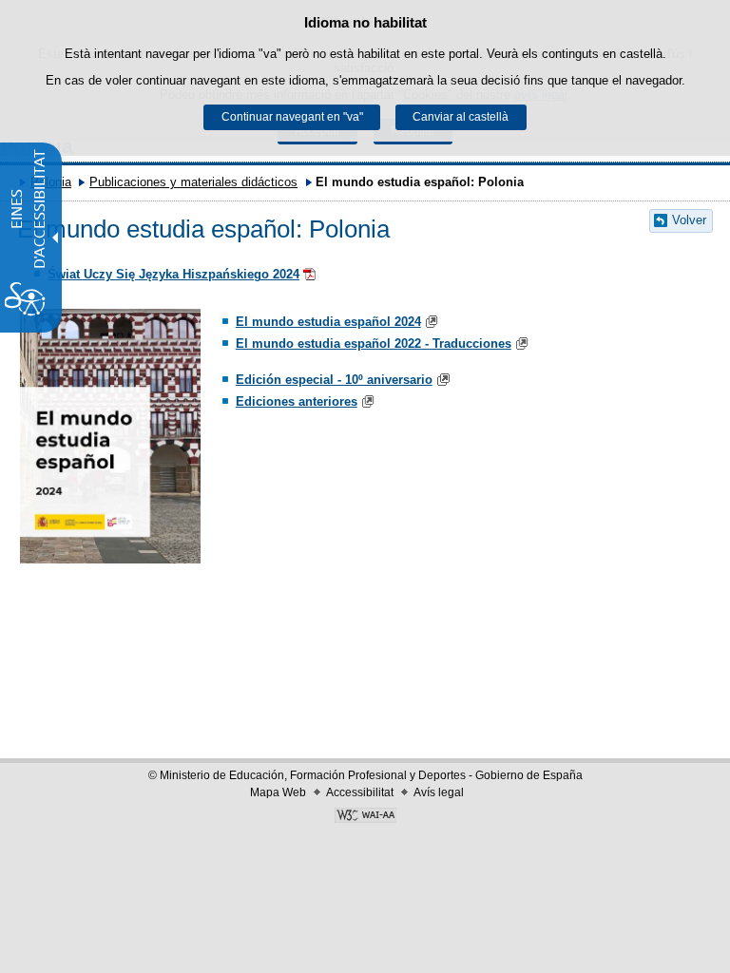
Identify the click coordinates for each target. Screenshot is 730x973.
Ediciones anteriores (296, 401)
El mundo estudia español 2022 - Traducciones (373, 343)
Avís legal (438, 792)
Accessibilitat (360, 792)
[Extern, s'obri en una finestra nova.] (310, 274)
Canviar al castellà (461, 117)
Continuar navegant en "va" (292, 117)
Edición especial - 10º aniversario (334, 379)
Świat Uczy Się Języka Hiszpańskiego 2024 (173, 274)
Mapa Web (278, 792)
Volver (689, 220)
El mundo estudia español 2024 (328, 322)
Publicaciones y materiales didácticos (193, 182)
